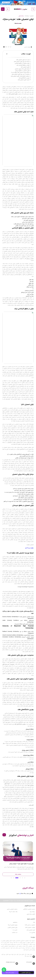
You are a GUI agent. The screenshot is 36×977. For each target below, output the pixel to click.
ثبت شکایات (14, 932)
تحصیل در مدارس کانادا (30, 925)
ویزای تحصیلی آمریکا (12, 925)
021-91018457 (29, 962)
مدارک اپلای (21, 16)
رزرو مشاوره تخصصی (26, 972)
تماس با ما (15, 930)
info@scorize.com (10, 962)
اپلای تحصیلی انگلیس (12, 927)
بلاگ (34, 922)
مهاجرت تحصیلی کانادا (30, 927)
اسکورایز (32, 16)
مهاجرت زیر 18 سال (29, 548)
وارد (20, 893)
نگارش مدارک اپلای (31, 914)
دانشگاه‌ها (15, 922)
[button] (25, 878)
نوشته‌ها (27, 16)
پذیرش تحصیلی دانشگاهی (29, 909)
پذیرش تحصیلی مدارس (12, 909)
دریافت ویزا (32, 911)
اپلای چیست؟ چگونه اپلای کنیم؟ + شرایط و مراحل (21, 864)
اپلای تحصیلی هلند (30, 930)
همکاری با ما (32, 932)
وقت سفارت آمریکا (13, 911)
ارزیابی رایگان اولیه (10, 972)
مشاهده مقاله (18, 874)
